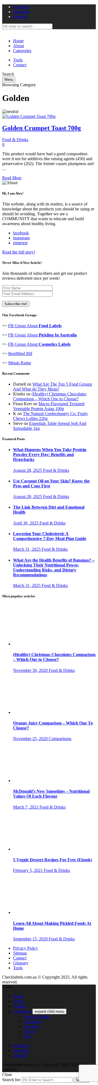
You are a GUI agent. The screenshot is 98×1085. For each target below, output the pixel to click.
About (18, 45)
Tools (18, 60)
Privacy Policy (25, 948)
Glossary (20, 963)
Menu (8, 80)
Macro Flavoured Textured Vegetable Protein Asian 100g (48, 406)
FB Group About (35, 325)
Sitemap (20, 953)
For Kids (31, 1026)
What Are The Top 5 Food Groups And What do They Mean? (52, 386)
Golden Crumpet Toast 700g (41, 128)
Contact (19, 64)
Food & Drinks (15, 139)
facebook (21, 6)
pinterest (20, 16)
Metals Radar (19, 362)
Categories (22, 50)
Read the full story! (18, 252)
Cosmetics (33, 1021)
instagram (21, 11)
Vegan (29, 1031)
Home (18, 40)
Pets (27, 1036)
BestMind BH (20, 353)
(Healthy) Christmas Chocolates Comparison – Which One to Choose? (49, 396)
